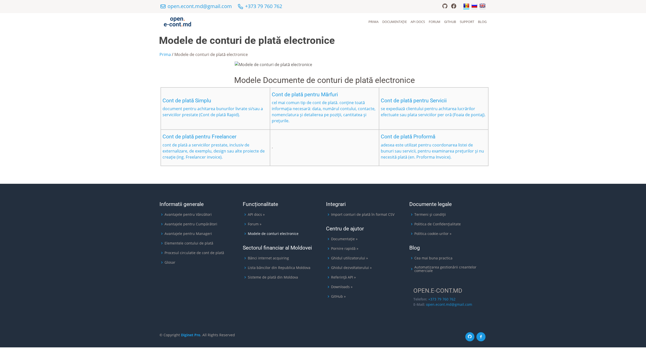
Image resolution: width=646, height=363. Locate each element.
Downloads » (342, 287)
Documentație (394, 21)
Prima (373, 21)
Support (467, 21)
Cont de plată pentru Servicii (414, 100)
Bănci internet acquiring (268, 258)
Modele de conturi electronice (273, 233)
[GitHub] (444, 7)
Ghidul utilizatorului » (349, 258)
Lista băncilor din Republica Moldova (279, 267)
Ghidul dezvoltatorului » (351, 267)
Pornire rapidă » (344, 248)
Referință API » (343, 277)
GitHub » (338, 296)
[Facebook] (453, 7)
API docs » (256, 214)
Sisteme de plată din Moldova (273, 277)
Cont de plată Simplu (187, 100)
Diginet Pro (190, 334)
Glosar (170, 262)
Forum (434, 21)
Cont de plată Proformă (408, 136)
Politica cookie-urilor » (432, 233)
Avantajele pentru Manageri (188, 233)
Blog (482, 21)
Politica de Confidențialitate (437, 224)
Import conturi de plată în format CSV (362, 214)
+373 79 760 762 (263, 6)
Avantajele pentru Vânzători (188, 214)
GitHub (450, 21)
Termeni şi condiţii (430, 214)
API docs (418, 21)
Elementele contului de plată (189, 243)
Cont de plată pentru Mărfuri (305, 94)
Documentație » (344, 239)
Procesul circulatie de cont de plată (194, 253)
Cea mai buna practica (433, 258)
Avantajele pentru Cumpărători (191, 224)
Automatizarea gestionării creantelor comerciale (445, 269)
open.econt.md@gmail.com (200, 6)
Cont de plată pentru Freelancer (199, 136)
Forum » (254, 224)
